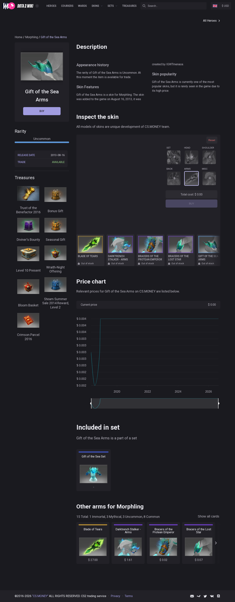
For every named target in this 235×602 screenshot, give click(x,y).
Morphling (31, 37)
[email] (192, 596)
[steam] (198, 596)
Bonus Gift (55, 211)
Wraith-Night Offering (55, 269)
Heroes (51, 5)
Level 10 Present (28, 270)
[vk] (212, 596)
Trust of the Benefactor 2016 (28, 210)
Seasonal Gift (55, 239)
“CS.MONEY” (40, 596)
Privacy (115, 596)
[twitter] (205, 596)
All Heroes (210, 20)
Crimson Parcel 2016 (28, 337)
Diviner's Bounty (28, 239)
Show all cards (208, 516)
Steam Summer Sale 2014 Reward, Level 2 (55, 303)
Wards (82, 5)
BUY (191, 203)
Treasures (129, 5)
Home (18, 37)
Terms (129, 596)
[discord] (218, 596)
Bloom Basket (28, 305)
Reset (211, 140)
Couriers (67, 5)
